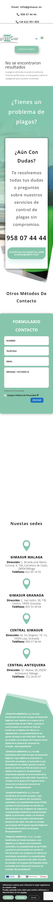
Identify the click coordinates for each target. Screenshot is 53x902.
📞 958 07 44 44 (26, 14)
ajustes (23, 892)
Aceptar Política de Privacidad (22, 395)
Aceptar (8, 897)
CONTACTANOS (26, 49)
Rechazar (21, 897)
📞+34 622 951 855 (27, 21)
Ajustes (34, 897)
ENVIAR (37, 400)
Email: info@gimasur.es (26, 7)
